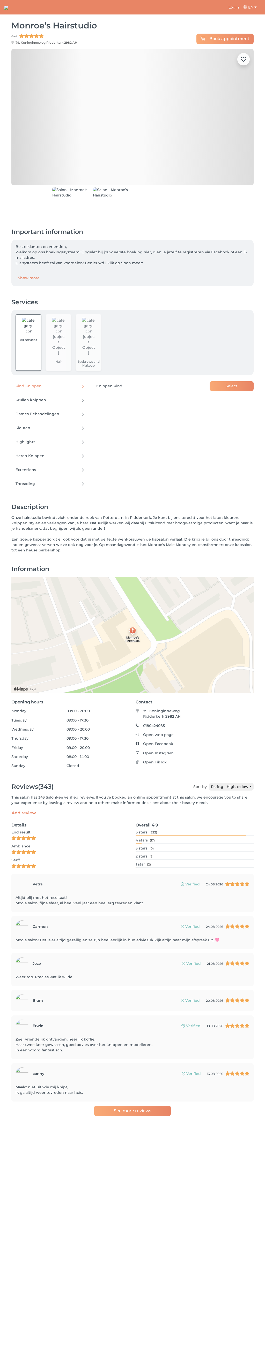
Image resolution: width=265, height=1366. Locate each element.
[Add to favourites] (243, 59)
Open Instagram (158, 735)
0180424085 (154, 707)
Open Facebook (158, 726)
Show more (29, 260)
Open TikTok (155, 744)
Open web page (158, 717)
